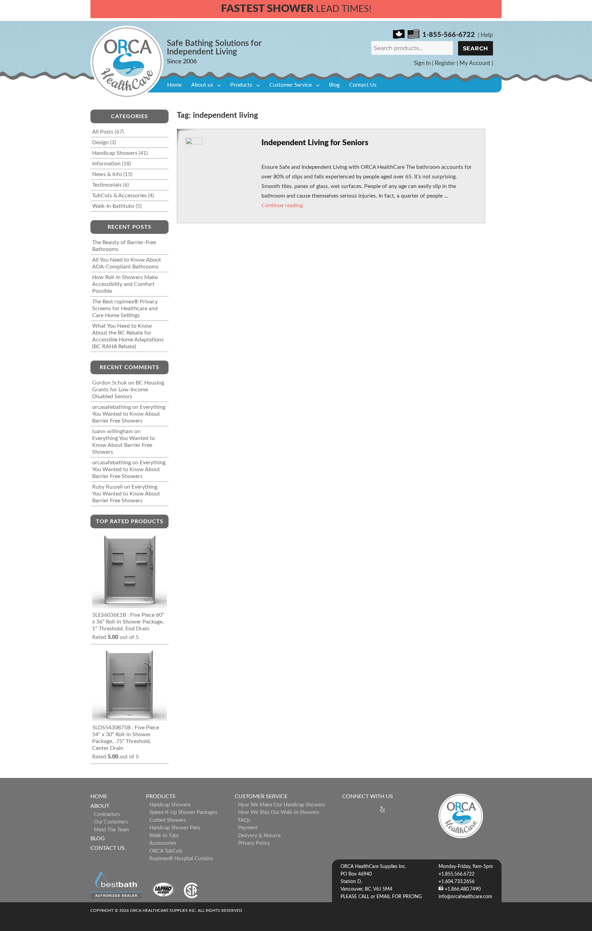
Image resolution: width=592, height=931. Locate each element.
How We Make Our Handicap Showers (281, 804)
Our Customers (111, 822)
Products (241, 85)
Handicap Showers (114, 153)
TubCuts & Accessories (119, 195)
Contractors (107, 814)
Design (100, 142)
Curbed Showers (167, 820)
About (99, 806)
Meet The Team (111, 829)
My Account (474, 63)
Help (487, 35)
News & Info (107, 174)
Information (106, 163)
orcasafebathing (111, 407)
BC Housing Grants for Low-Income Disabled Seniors (128, 389)
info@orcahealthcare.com (465, 896)
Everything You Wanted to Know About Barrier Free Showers (128, 414)
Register (445, 63)
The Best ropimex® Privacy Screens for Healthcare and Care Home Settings (125, 308)
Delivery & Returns (259, 835)
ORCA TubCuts (166, 851)
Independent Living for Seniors (314, 143)
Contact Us (363, 85)
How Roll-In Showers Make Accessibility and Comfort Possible (125, 284)
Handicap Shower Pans (174, 827)
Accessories (162, 843)
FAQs (244, 820)
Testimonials (107, 185)
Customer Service (290, 85)
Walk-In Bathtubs (113, 206)
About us (202, 85)
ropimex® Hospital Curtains (181, 858)
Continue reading (282, 205)
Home (174, 85)
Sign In (422, 63)
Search (476, 48)
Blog (334, 85)
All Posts (102, 132)
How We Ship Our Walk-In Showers (278, 812)
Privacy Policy (254, 843)
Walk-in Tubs (164, 835)
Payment (248, 827)
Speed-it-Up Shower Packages (183, 812)
